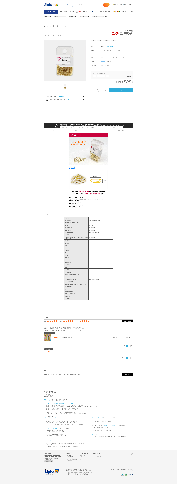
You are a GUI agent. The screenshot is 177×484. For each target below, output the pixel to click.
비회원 (103, 61)
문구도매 (82, 458)
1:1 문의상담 (49, 461)
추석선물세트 (63, 11)
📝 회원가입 (119, 4)
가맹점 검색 (69, 460)
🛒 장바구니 (125, 4)
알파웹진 (124, 11)
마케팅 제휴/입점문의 (71, 458)
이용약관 (95, 455)
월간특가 (71, 11)
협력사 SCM (82, 459)
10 (94, 76)
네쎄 (81, 456)
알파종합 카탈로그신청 (72, 459)
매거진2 (131, 11)
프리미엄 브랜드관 (105, 11)
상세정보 (55, 130)
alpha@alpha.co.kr (85, 474)
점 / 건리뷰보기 (105, 65)
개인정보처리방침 (97, 456)
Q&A (99, 130)
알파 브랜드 (106, 4)
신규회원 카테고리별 (57, 96)
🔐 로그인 (115, 4)
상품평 (77, 130)
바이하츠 (106, 50)
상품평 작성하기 (127, 321)
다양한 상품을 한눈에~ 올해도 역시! (62, 99)
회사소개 (69, 455)
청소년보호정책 (97, 458)
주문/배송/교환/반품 (122, 130)
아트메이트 (82, 455)
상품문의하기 (127, 374)
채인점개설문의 (70, 456)
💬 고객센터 (130, 4)
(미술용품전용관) (82, 11)
